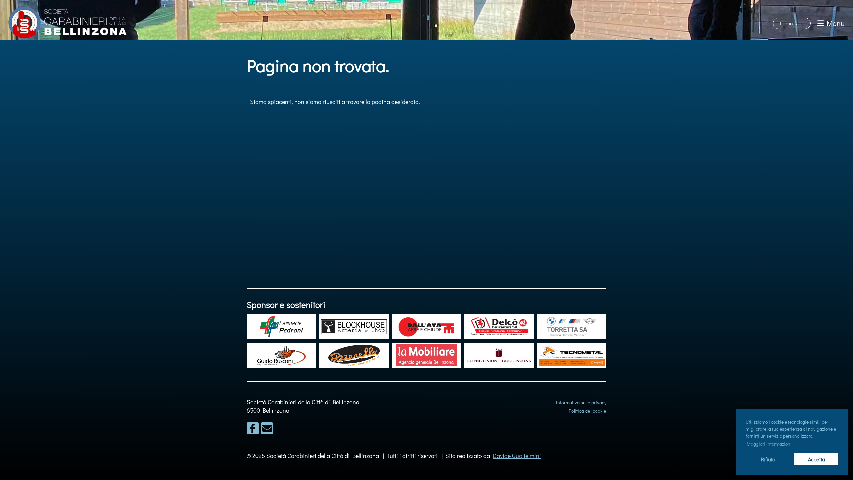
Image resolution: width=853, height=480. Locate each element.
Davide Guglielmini (517, 456)
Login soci (792, 23)
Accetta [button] (816, 459)
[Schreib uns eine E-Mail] (267, 430)
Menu (834, 23)
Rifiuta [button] (768, 459)
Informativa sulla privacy (581, 402)
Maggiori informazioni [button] (769, 444)
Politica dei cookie (587, 411)
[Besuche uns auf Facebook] (253, 430)
